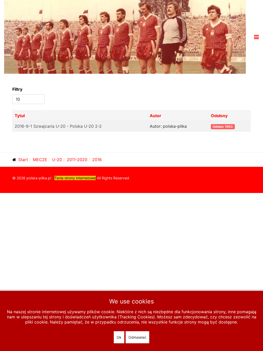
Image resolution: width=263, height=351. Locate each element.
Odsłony (219, 115)
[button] (256, 37)
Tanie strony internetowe (75, 178)
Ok (119, 337)
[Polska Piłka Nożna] (125, 36)
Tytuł (20, 115)
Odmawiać (137, 337)
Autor (155, 115)
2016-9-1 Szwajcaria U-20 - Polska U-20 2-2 (58, 126)
